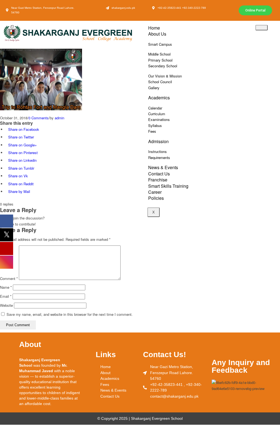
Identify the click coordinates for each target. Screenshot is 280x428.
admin (59, 117)
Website (6, 305)
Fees (152, 131)
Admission (158, 141)
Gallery (153, 87)
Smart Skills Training (168, 186)
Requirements (159, 157)
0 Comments (38, 117)
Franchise (157, 180)
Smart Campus (160, 44)
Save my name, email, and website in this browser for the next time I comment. (70, 314)
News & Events (163, 167)
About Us (157, 34)
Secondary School (162, 65)
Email (5, 296)
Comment (9, 278)
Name (6, 287)
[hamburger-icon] (261, 27)
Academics (159, 97)
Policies (156, 198)
